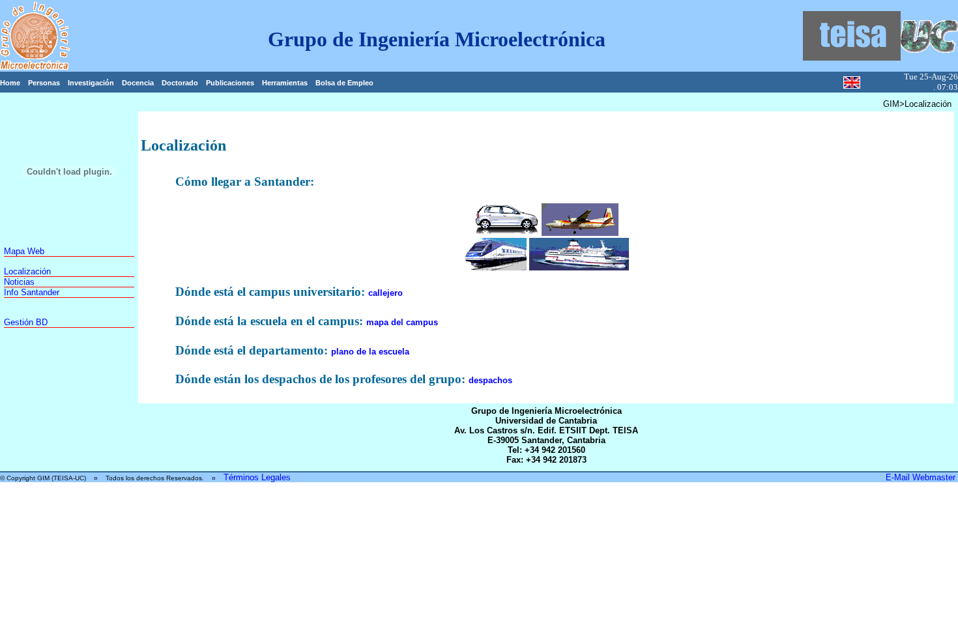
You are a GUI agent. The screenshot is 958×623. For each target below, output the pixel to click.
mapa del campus (402, 322)
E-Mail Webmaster (922, 477)
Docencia (138, 83)
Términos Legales (257, 477)
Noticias (19, 282)
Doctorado (180, 83)
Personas (44, 83)
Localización (27, 271)
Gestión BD (26, 322)
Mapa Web (24, 251)
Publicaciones (230, 83)
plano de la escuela (370, 351)
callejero (385, 293)
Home (10, 83)
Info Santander (31, 292)
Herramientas (285, 83)
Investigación (91, 83)
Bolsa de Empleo (344, 83)
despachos (490, 380)
